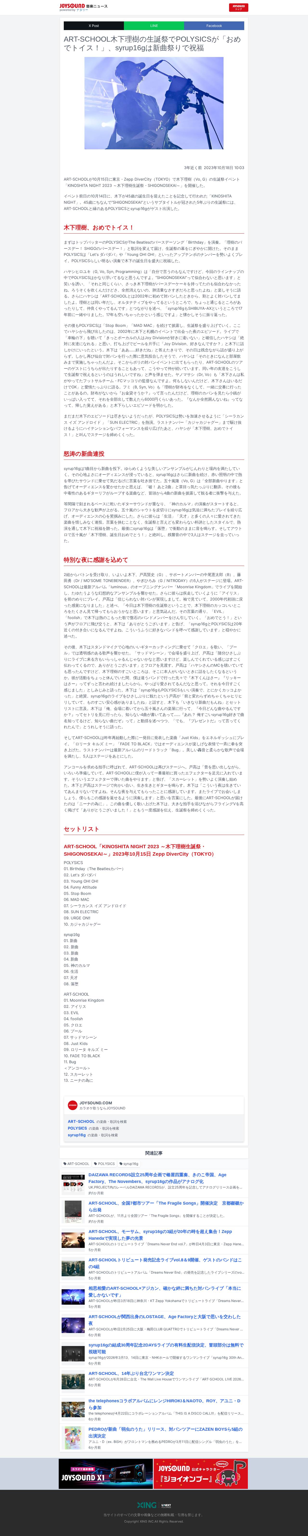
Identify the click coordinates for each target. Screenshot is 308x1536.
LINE (154, 26)
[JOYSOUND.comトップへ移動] (238, 7)
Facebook (214, 26)
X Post (94, 26)
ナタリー (82, 10)
